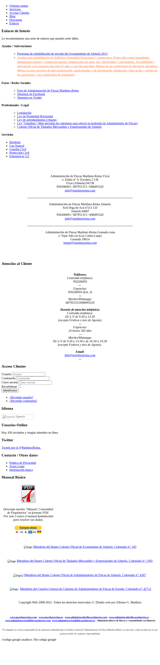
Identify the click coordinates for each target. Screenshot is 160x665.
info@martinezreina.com (80, 190)
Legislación (24, 112)
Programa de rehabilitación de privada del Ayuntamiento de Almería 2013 (62, 53)
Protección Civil (19, 152)
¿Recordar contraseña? (23, 400)
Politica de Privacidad (22, 462)
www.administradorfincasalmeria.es (129, 617)
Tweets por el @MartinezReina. (21, 447)
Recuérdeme (9, 386)
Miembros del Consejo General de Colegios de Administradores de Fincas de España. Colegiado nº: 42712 (85, 589)
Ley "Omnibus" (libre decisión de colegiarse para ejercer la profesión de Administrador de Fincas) (77, 123)
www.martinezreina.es (51, 617)
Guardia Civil (17, 149)
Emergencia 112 (19, 156)
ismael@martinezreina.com (80, 242)
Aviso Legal (16, 466)
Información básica (21, 469)
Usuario (6, 374)
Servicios (15, 9)
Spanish (20, 416)
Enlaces (14, 23)
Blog (12, 16)
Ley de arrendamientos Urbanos (37, 119)
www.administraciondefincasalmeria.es (73, 620)
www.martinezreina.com (23, 617)
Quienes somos (18, 5)
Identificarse (10, 390)
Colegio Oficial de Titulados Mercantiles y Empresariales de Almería (59, 126)
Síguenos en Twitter (29, 97)
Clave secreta (10, 382)
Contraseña (9, 378)
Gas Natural (16, 145)
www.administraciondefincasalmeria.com (28, 620)
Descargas (15, 19)
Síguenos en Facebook (31, 94)
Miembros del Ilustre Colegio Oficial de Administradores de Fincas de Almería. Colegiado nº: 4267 (85, 575)
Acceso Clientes (19, 12)
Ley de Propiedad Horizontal (35, 116)
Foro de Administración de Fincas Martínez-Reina (48, 90)
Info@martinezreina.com (80, 355)
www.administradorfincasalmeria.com (86, 617)
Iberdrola (14, 142)
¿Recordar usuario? (21, 397)
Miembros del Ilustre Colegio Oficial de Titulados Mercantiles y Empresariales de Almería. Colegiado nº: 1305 (85, 560)
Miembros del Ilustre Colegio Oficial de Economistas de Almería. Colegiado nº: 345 (84, 546)
